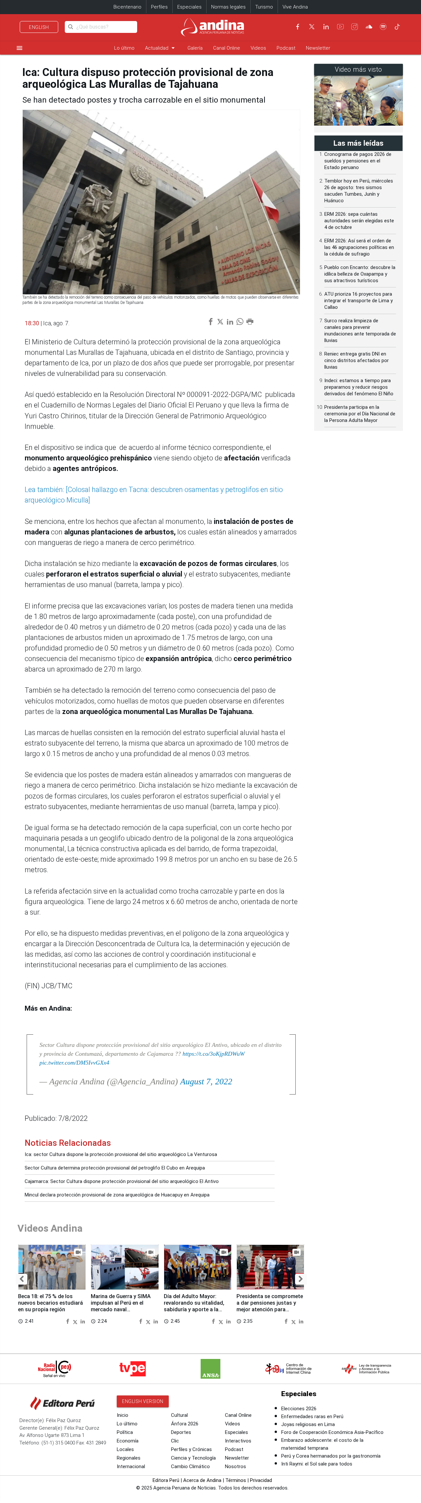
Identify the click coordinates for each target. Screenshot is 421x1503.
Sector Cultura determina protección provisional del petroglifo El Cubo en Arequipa (115, 1168)
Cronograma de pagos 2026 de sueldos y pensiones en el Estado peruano (357, 160)
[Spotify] (383, 26)
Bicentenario (127, 7)
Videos (258, 48)
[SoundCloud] (369, 26)
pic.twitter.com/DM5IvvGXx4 (74, 1062)
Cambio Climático (190, 1466)
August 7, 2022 (206, 1081)
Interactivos (238, 1441)
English (39, 27)
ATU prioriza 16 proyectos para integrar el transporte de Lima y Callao (358, 300)
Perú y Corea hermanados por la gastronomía (331, 1456)
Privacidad (261, 1480)
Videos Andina (50, 1228)
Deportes (181, 1432)
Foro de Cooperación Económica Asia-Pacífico (332, 1432)
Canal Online (226, 48)
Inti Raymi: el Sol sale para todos (316, 1464)
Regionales (128, 1458)
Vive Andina (295, 7)
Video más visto (358, 69)
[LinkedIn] (326, 26)
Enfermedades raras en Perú (312, 1416)
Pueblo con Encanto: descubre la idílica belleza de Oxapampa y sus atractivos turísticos (359, 273)
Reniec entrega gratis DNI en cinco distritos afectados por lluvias (356, 360)
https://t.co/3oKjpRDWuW (214, 1053)
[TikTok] (397, 26)
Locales (125, 1449)
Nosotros (235, 1466)
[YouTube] (340, 26)
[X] (311, 26)
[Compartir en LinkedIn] (83, 1321)
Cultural (179, 1415)
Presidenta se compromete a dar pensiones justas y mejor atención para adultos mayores (269, 1306)
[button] (21, 1279)
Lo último (124, 48)
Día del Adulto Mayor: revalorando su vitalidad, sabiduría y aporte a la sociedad (194, 1306)
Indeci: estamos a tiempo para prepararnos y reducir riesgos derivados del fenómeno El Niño (358, 387)
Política (125, 1432)
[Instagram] (354, 26)
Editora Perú (166, 1480)
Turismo (264, 7)
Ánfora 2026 (184, 1424)
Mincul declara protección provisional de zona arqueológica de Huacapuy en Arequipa (117, 1195)
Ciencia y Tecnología (193, 1458)
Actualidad (161, 48)
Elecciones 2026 (298, 1409)
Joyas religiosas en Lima (308, 1424)
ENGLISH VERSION (142, 1401)
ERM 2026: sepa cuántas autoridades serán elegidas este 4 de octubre (359, 220)
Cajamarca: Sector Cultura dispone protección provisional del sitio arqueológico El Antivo (122, 1181)
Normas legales (228, 7)
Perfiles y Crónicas (191, 1449)
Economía (127, 1441)
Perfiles (159, 7)
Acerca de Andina (202, 1480)
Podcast (286, 48)
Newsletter (318, 48)
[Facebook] (297, 26)
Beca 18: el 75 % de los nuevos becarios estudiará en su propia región (50, 1303)
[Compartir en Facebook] (68, 1321)
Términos (235, 1480)
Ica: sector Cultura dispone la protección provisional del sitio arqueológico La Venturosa (121, 1154)
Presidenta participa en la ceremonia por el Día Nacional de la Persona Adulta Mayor (359, 413)
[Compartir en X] (76, 1321)
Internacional (131, 1466)
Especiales (189, 7)
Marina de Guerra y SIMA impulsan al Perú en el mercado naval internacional (121, 1306)
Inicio (122, 1415)
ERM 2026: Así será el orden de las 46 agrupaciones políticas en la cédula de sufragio (359, 247)
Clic (175, 1441)
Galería (195, 48)
